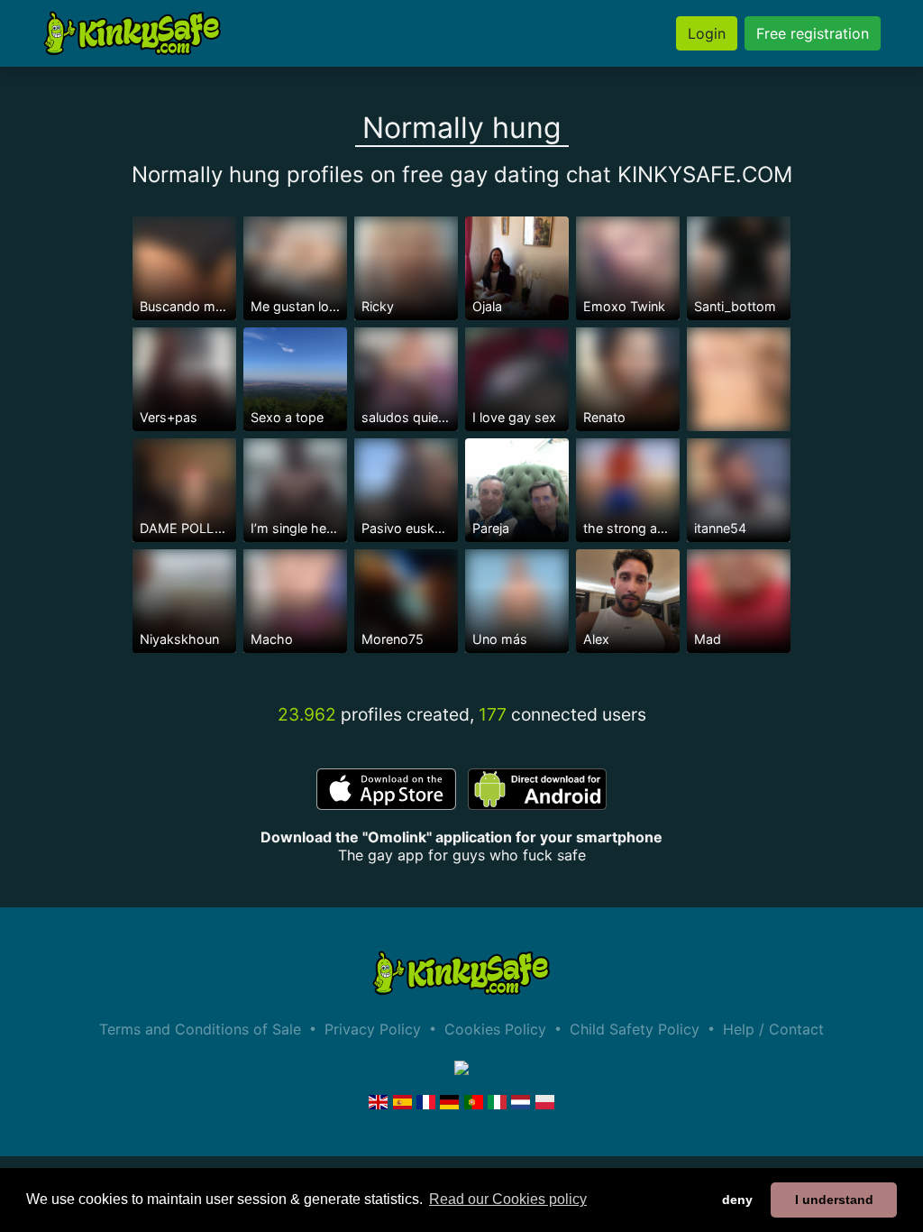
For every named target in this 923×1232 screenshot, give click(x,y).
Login (707, 33)
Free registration (812, 33)
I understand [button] (834, 1199)
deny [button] (737, 1199)
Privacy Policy (372, 1029)
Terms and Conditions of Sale (200, 1029)
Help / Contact (773, 1029)
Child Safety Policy (634, 1029)
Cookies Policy (495, 1029)
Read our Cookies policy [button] (508, 1199)
